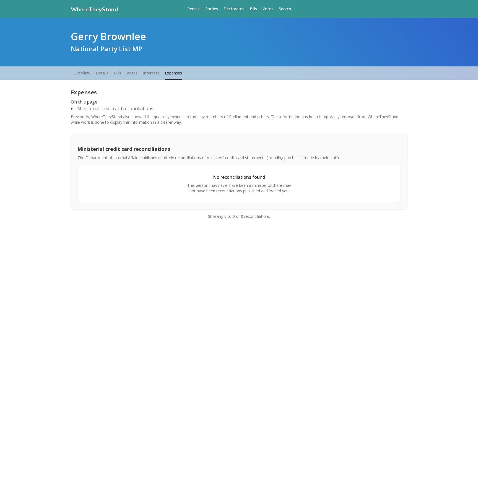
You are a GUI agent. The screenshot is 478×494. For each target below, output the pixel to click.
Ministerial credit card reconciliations (115, 108)
